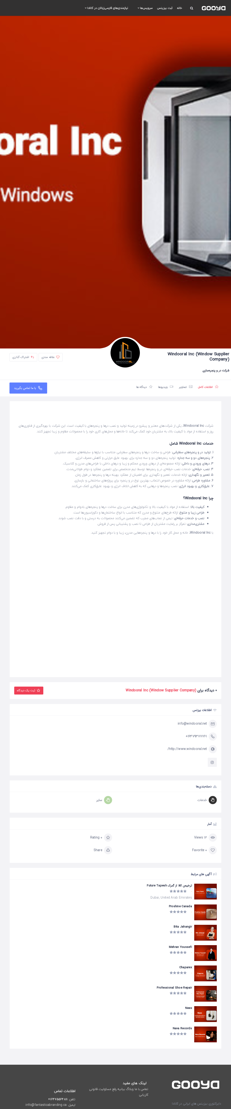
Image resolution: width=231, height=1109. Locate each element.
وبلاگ (130, 1089)
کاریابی (143, 1094)
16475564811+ (57, 1099)
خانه (179, 7)
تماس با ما (141, 1089)
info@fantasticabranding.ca (46, 1105)
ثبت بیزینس (165, 7)
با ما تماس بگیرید (25, 388)
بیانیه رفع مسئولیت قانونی (107, 1089)
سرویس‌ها (146, 7)
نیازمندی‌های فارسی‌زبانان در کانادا (107, 7)
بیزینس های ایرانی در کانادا (190, 1103)
